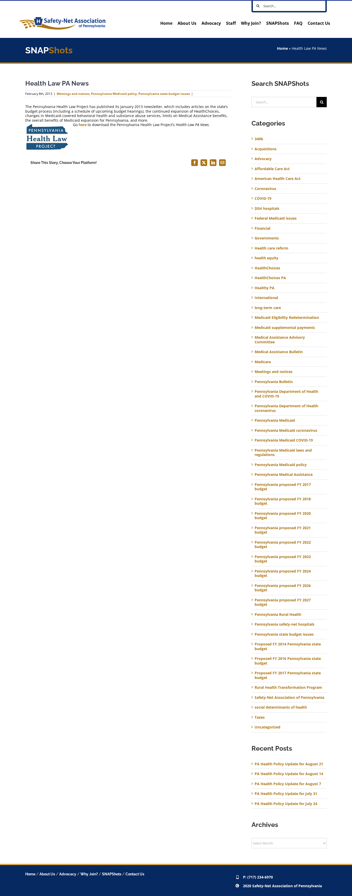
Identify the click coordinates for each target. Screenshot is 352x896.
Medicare (263, 362)
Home (282, 48)
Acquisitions (265, 149)
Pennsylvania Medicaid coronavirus (286, 430)
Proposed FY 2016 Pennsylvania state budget (288, 660)
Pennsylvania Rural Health (278, 614)
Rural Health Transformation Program (288, 687)
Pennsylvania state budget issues (164, 94)
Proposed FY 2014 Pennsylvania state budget (288, 646)
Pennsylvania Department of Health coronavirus (286, 408)
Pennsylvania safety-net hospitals (284, 624)
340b (259, 139)
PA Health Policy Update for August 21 (289, 763)
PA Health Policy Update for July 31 (286, 793)
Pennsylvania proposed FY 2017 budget (283, 486)
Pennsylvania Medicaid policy (114, 94)
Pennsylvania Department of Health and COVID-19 (286, 393)
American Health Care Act (277, 178)
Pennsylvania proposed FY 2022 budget (283, 544)
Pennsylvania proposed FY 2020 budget (283, 515)
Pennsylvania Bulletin (274, 381)
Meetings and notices (73, 94)
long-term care (268, 307)
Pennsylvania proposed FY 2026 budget (283, 587)
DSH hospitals (267, 208)
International (266, 297)
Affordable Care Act (272, 169)
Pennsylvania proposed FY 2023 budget (283, 558)
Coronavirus (265, 188)
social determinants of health (281, 707)
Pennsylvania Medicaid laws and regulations (283, 452)
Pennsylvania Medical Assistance (284, 474)
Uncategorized (267, 727)
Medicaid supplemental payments (285, 327)
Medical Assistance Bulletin (279, 352)
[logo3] (62, 18)
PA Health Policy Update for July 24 (286, 803)
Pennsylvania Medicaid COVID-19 (284, 440)
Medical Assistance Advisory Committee (280, 339)
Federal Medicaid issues (276, 218)
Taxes (260, 717)
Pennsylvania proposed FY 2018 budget (283, 501)
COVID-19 (263, 198)
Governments (267, 238)
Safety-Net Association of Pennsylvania (289, 697)
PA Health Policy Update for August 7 (288, 783)
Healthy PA (264, 288)
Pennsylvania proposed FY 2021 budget (283, 530)
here (83, 124)
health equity (266, 258)
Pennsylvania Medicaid (275, 420)
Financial (262, 228)
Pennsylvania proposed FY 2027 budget (283, 602)
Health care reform (271, 248)
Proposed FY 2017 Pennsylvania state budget (288, 675)
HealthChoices (267, 268)
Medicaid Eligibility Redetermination (287, 317)
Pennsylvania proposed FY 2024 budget (283, 573)
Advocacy (263, 158)
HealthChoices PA (270, 278)
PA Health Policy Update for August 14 (289, 773)
